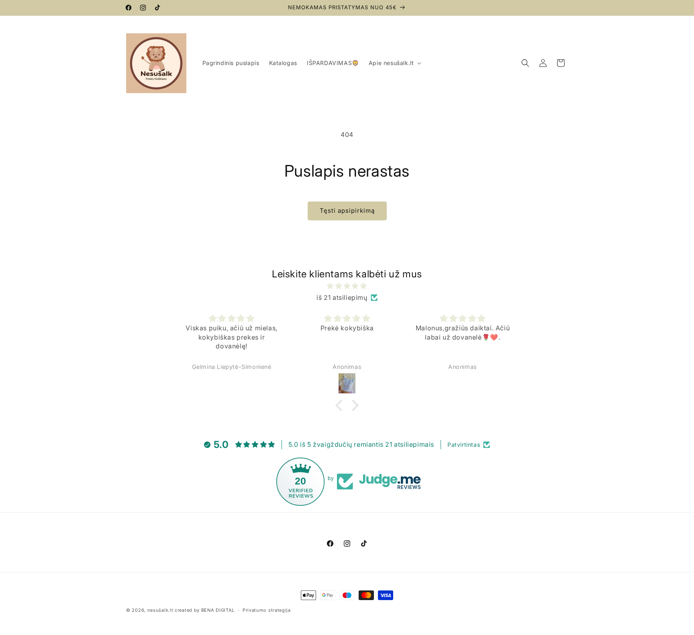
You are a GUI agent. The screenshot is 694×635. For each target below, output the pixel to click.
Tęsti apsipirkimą (347, 210)
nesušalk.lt (160, 610)
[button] (394, 63)
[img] (347, 286)
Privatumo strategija (267, 610)
